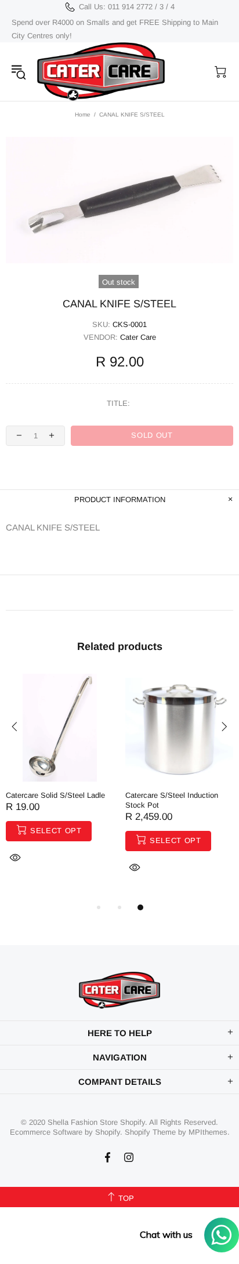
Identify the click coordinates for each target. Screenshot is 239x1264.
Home (82, 114)
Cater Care (138, 337)
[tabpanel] (59, 782)
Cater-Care (101, 71)
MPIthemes (208, 1132)
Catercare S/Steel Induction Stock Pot (171, 800)
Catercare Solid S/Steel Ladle (55, 795)
